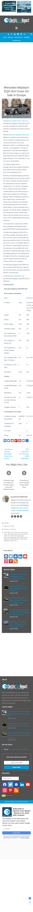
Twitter (13, 510)
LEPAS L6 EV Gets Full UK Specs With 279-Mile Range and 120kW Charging (19, 600)
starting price (18, 276)
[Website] (12, 516)
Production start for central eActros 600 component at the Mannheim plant (9, 485)
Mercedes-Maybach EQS (12, 537)
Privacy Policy (18, 37)
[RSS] (8, 34)
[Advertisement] (16, 65)
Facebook (25, 510)
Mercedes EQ (12, 534)
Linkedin (19, 510)
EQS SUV (17, 532)
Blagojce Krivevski (19, 497)
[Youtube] (24, 34)
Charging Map (16, 40)
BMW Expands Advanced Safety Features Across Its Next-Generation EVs (18, 624)
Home (4, 37)
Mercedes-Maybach (17, 536)
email (20, 508)
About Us (10, 37)
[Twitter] (21, 34)
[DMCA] (7, 796)
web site (25, 508)
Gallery (6, 523)
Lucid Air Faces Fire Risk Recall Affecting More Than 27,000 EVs (18, 588)
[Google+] (18, 516)
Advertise (27, 37)
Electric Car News (10, 529)
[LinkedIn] (18, 34)
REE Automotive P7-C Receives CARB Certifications (24, 454)
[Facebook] (11, 34)
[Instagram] (14, 34)
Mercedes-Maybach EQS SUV (19, 135)
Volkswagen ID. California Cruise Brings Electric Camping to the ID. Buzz (18, 576)
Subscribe (16, 767)
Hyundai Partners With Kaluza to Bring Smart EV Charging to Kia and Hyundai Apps (19, 612)
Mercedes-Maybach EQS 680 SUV (16, 538)
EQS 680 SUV (8, 532)
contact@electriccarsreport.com (19, 749)
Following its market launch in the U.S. (15, 121)
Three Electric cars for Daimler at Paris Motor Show (24, 484)
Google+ (16, 513)
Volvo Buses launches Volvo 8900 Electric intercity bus (8, 454)
